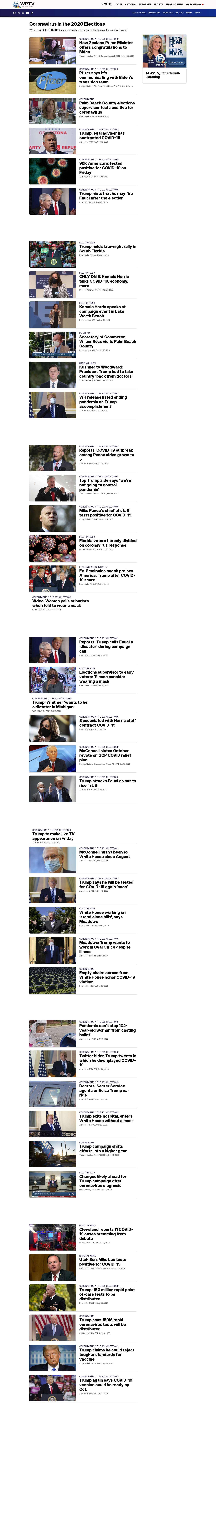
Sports (158, 4)
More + (198, 12)
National (131, 4)
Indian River (168, 12)
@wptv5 (32, 13)
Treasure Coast (138, 12)
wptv (19, 13)
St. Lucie (180, 12)
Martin (189, 12)
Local (118, 4)
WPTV (24, 13)
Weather (145, 4)
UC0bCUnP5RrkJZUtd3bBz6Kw (28, 13)
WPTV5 (15, 13)
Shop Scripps (175, 4)
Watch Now (194, 4)
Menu (105, 4)
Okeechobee (154, 12)
